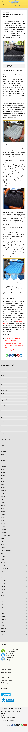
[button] (2, 2)
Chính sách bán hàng (7, 669)
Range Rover (4, 421)
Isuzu (2, 403)
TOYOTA (3, 553)
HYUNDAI (3, 583)
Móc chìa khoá (5, 379)
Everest (3, 523)
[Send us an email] (19, 725)
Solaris (3, 487)
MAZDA (3, 586)
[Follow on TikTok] (17, 725)
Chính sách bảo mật (6, 675)
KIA (2, 388)
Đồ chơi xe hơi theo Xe (7, 418)
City (2, 601)
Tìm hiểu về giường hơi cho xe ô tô (14, 350)
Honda (3, 382)
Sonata (3, 481)
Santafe (3, 490)
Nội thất (3, 373)
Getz (2, 484)
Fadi (2, 610)
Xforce (3, 631)
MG (2, 577)
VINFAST (3, 562)
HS (2, 634)
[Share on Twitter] (12, 355)
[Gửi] (23, 5)
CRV (2, 607)
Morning (3, 466)
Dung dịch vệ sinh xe (7, 433)
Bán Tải (3, 571)
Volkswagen (4, 451)
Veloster (3, 505)
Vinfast (3, 409)
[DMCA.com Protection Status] (6, 694)
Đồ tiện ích (4, 391)
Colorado (3, 619)
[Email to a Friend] (15, 355)
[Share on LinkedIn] (21, 355)
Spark (2, 613)
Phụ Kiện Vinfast (5, 439)
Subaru (3, 424)
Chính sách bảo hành (7, 672)
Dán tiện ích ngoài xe (7, 550)
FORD (2, 592)
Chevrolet (3, 385)
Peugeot (3, 415)
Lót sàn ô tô (4, 448)
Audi (2, 445)
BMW (2, 376)
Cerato (3, 463)
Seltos (3, 475)
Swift (2, 478)
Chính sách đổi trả (6, 677)
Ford (2, 394)
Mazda (3, 442)
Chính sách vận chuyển (7, 680)
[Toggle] (26, 370)
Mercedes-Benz (5, 397)
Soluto (3, 472)
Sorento (3, 469)
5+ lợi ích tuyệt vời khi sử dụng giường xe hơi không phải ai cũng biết (14, 345)
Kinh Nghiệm (6, 12)
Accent (3, 493)
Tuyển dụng (4, 683)
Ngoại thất (4, 400)
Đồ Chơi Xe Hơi (24, 727)
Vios (2, 595)
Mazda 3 (3, 529)
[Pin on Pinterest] (18, 355)
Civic (2, 604)
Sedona (3, 460)
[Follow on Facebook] (12, 725)
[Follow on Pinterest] (24, 725)
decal (2, 436)
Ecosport (3, 517)
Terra (2, 544)
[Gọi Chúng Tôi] (22, 725)
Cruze (2, 622)
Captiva (3, 616)
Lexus (2, 454)
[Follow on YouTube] (26, 725)
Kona (2, 502)
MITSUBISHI (4, 568)
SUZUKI (3, 589)
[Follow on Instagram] (15, 725)
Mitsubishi (4, 406)
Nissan (3, 412)
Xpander (3, 628)
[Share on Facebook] (9, 355)
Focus (3, 526)
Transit (3, 511)
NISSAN (3, 580)
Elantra (3, 496)
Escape (3, 520)
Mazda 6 (3, 532)
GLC (2, 598)
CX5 (2, 541)
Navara (3, 547)
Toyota (3, 427)
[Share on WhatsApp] (7, 355)
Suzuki (3, 430)
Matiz (2, 625)
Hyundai (3, 370)
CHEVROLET (4, 565)
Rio (2, 457)
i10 (2, 499)
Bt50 (2, 538)
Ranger (3, 514)
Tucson (3, 508)
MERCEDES (4, 556)
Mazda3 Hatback (6, 535)
